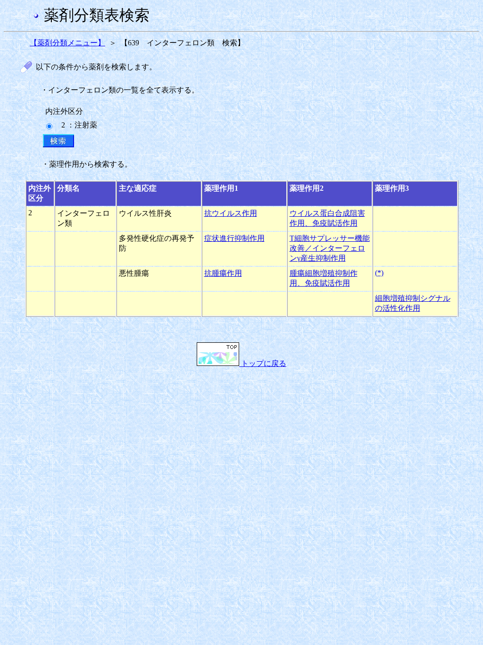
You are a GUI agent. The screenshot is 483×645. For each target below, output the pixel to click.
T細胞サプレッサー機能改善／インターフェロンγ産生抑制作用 (330, 248)
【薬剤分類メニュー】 (67, 43)
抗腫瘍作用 (223, 273)
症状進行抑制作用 (234, 238)
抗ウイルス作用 (230, 213)
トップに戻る (262, 363)
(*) (379, 273)
